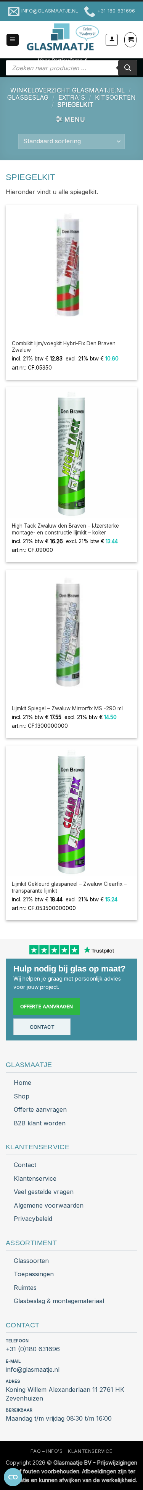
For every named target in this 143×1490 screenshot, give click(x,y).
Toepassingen (34, 1274)
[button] (12, 40)
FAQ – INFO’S (47, 1451)
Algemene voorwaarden (49, 1205)
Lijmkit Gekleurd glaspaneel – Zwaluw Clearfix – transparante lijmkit (69, 887)
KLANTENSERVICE (90, 1451)
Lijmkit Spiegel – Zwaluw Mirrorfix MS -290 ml (67, 708)
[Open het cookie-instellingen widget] (13, 1477)
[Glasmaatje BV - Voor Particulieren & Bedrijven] (62, 37)
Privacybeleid (33, 1218)
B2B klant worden (40, 1123)
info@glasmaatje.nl (32, 1369)
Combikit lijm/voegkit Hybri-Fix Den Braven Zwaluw (64, 346)
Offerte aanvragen (46, 1006)
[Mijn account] (112, 40)
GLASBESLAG (27, 97)
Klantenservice (35, 1178)
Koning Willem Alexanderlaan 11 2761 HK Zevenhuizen (65, 1394)
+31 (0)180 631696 (33, 1349)
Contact (42, 1027)
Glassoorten (31, 1260)
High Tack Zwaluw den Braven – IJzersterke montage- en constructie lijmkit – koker (65, 529)
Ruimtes (25, 1287)
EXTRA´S (71, 97)
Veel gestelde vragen (44, 1191)
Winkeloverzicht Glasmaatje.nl (67, 90)
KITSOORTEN (115, 97)
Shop (21, 1096)
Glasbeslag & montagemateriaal (59, 1301)
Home (22, 1082)
